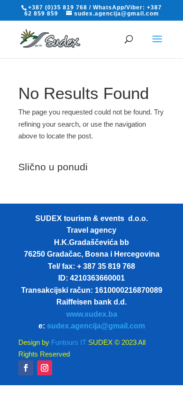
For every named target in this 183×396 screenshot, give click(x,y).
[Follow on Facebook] (25, 367)
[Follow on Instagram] (44, 367)
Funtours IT (67, 342)
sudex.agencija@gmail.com (96, 326)
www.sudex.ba (91, 314)
